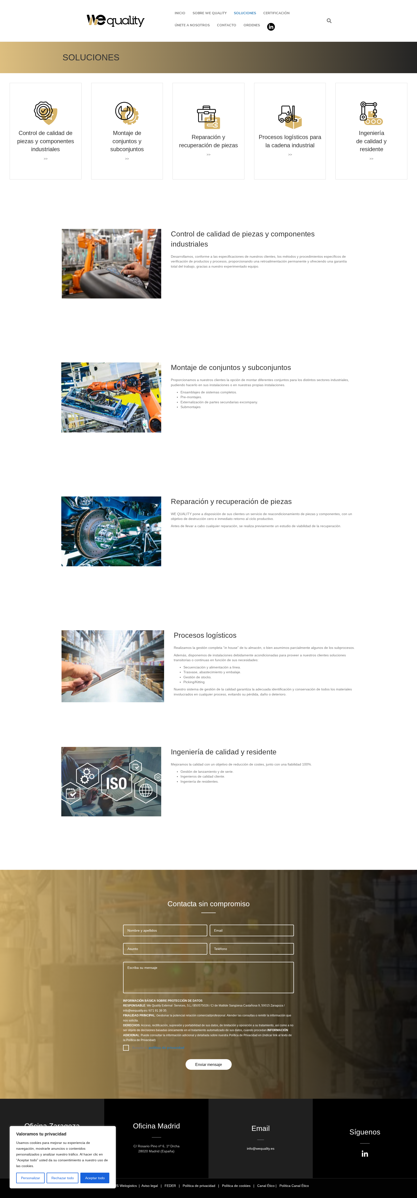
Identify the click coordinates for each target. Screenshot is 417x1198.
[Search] (327, 20)
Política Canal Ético (294, 1186)
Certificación (276, 13)
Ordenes (251, 25)
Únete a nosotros (192, 25)
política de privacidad (166, 1047)
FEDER (170, 1186)
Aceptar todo (95, 1178)
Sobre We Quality (210, 13)
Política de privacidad (199, 1186)
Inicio (180, 13)
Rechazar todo (62, 1178)
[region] (63, 1157)
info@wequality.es (260, 1148)
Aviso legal (149, 1186)
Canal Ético (266, 1186)
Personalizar (30, 1178)
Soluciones (245, 13)
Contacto (226, 25)
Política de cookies (236, 1186)
